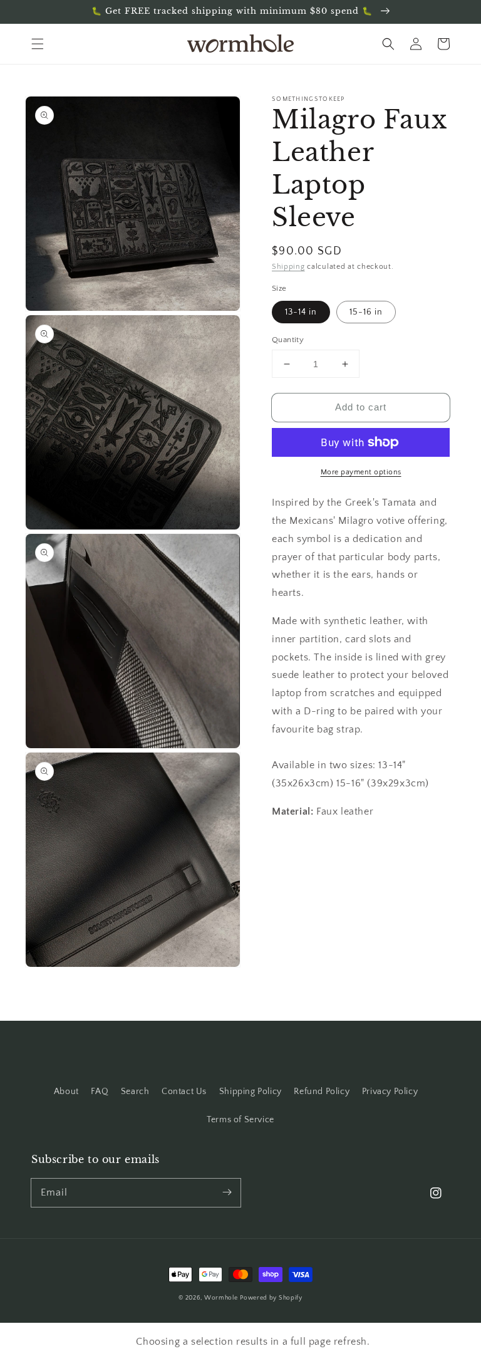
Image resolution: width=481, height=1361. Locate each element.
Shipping (288, 267)
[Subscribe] (226, 1192)
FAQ (99, 1092)
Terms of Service (240, 1120)
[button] (37, 44)
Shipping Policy (250, 1092)
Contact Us (184, 1092)
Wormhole (221, 1298)
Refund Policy (321, 1092)
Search (135, 1092)
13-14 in (301, 312)
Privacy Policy (390, 1092)
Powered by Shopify (271, 1298)
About (66, 1092)
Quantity (292, 339)
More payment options (361, 472)
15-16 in (366, 312)
